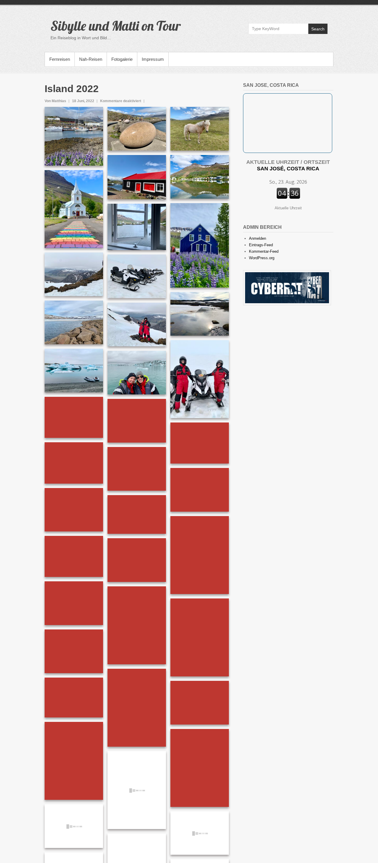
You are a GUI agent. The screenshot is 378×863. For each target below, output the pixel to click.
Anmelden (257, 238)
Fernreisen (59, 59)
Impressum (153, 59)
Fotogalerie (122, 59)
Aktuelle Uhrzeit (288, 208)
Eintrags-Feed (261, 245)
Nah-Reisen (90, 59)
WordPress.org (261, 258)
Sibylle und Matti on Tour (115, 25)
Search (318, 29)
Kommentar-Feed (263, 251)
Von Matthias (55, 101)
